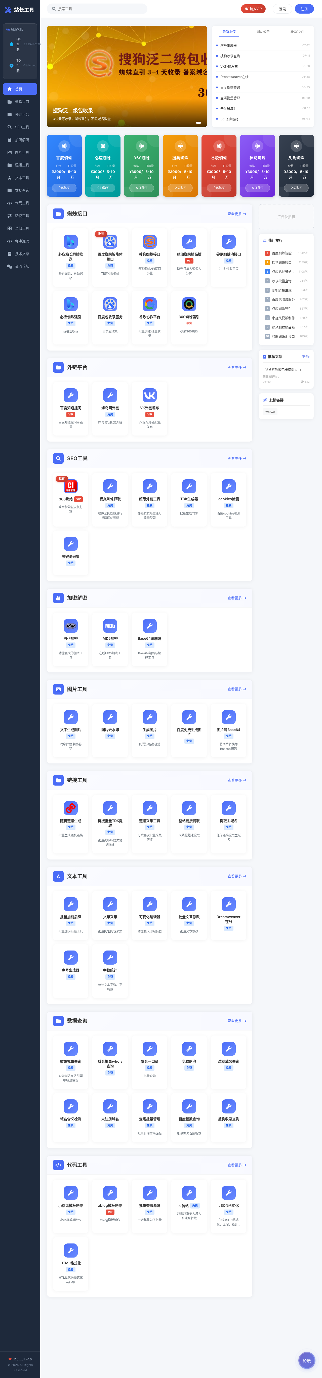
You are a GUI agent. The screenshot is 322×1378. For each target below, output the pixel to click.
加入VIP (256, 9)
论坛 (307, 1361)
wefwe (270, 412)
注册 (304, 9)
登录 (282, 9)
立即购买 (64, 188)
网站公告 (263, 31)
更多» (306, 357)
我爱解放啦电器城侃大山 (283, 369)
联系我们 (297, 31)
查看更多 (235, 213)
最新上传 (229, 31)
